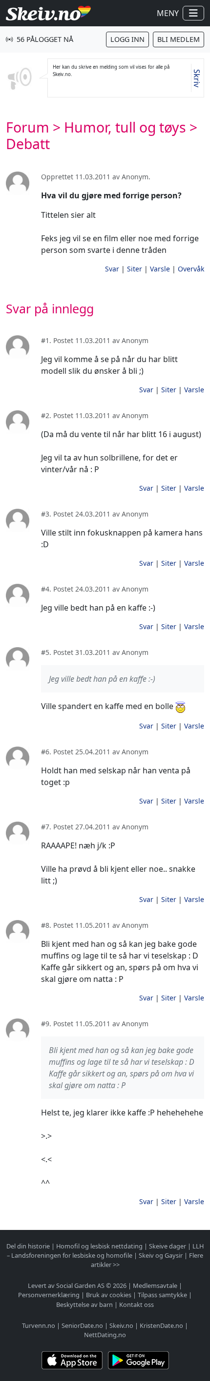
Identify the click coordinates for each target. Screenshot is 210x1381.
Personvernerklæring (49, 1294)
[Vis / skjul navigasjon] (193, 13)
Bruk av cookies (108, 1294)
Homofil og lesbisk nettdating (99, 1246)
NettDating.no (105, 1334)
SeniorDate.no (82, 1325)
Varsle (160, 268)
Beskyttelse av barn (84, 1304)
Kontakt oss (136, 1304)
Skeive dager (167, 1246)
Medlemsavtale (155, 1285)
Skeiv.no (121, 1325)
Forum (27, 127)
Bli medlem (178, 39)
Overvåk (191, 268)
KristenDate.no (161, 1325)
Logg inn (127, 39)
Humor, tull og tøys (125, 127)
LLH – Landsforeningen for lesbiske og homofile (105, 1251)
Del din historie (28, 1246)
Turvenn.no (38, 1325)
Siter (134, 268)
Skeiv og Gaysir (161, 1255)
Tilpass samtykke (162, 1294)
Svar (112, 268)
